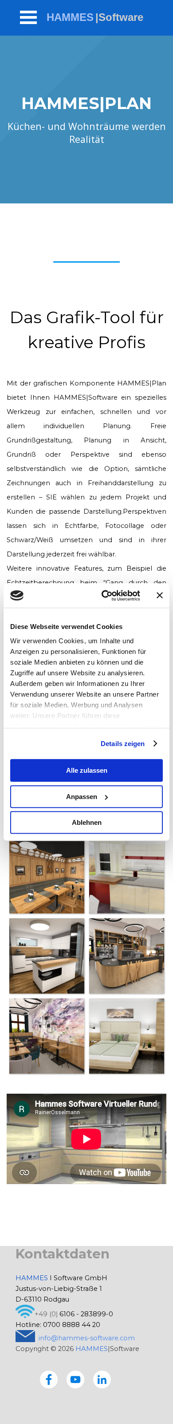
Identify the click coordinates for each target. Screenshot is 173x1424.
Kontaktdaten (63, 1254)
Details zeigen (123, 743)
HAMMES (70, 17)
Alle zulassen (86, 770)
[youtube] (75, 1379)
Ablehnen (87, 822)
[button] (46, 876)
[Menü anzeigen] (28, 17)
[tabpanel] (86, 561)
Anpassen (81, 796)
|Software (119, 17)
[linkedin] (102, 1379)
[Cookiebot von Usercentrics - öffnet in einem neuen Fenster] (105, 595)
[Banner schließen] (160, 595)
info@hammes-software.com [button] (87, 1338)
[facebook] (49, 1379)
